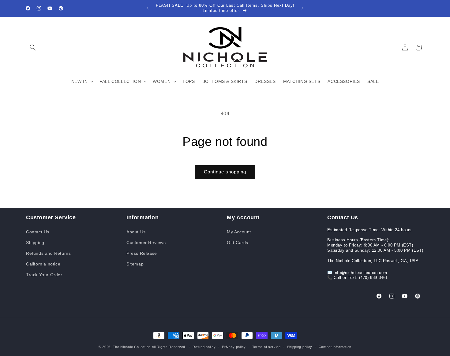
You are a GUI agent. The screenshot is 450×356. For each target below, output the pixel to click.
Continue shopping (225, 171)
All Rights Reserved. (169, 347)
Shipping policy (300, 346)
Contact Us (37, 231)
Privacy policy (234, 346)
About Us (136, 231)
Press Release (141, 252)
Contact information (335, 346)
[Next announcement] (302, 8)
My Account (239, 231)
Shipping (35, 242)
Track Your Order (44, 274)
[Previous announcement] (147, 8)
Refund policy (204, 346)
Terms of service (266, 346)
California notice (43, 263)
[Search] (32, 47)
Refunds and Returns (48, 252)
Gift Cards (237, 242)
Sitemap (135, 263)
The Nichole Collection (132, 347)
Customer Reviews (146, 242)
